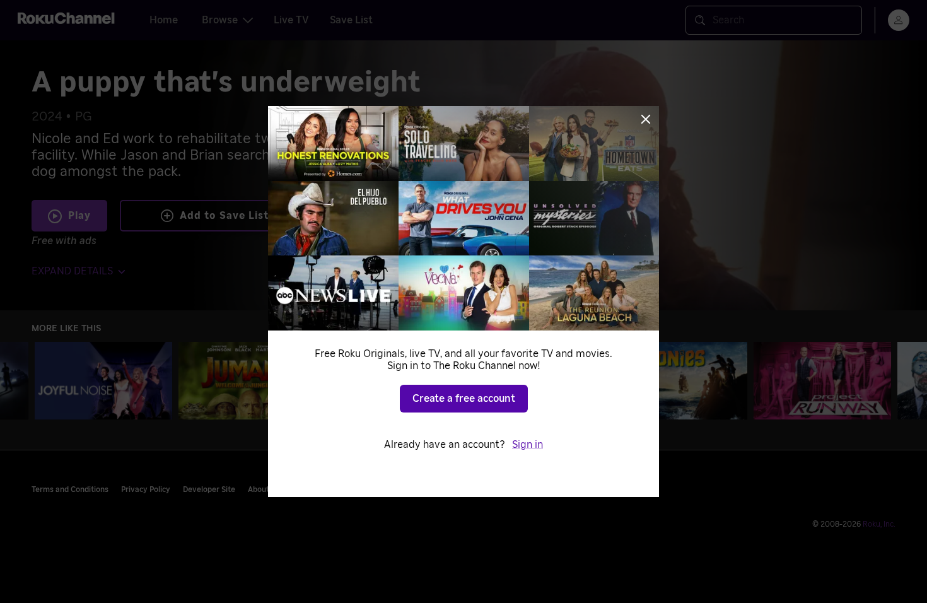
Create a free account (463, 399)
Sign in (527, 445)
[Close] (646, 119)
